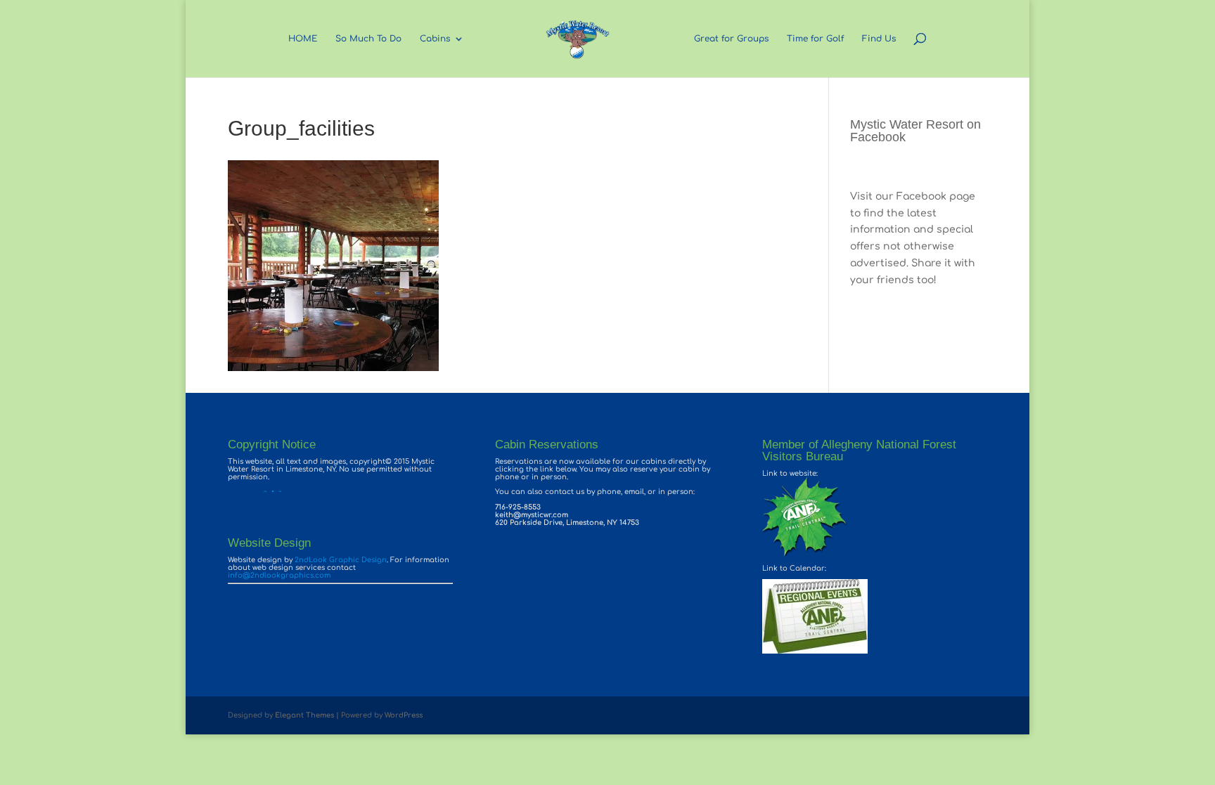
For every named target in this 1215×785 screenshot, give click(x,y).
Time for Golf (815, 39)
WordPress (404, 715)
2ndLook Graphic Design (341, 560)
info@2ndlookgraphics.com (279, 575)
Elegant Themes (304, 715)
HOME (302, 39)
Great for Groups (731, 39)
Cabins (435, 39)
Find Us (879, 39)
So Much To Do (368, 39)
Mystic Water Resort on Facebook (915, 130)
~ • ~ (255, 491)
